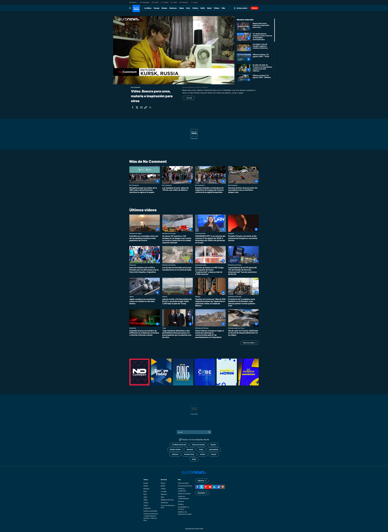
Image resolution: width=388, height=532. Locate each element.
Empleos (180, 504)
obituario (175, 454)
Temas (145, 479)
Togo (164, 328)
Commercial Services (185, 486)
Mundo (164, 8)
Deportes (132, 265)
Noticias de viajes (135, 233)
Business (173, 8)
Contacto (181, 501)
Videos (216, 8)
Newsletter (201, 493)
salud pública (213, 449)
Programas (147, 508)
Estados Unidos (175, 449)
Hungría (231, 233)
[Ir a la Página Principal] (136, 8)
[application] (173, 50)
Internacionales (200, 265)
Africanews (164, 502)
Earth (203, 8)
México (197, 296)
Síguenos (164, 494)
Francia (213, 454)
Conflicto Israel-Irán (179, 445)
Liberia (164, 296)
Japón (131, 296)
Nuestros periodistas (150, 511)
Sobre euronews (183, 483)
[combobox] (202, 2)
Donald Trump (189, 454)
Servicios (164, 479)
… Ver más (188, 98)
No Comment (134, 185)
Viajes (181, 8)
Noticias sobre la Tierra (236, 328)
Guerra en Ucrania (198, 445)
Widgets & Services (167, 500)
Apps (162, 497)
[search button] (191, 2)
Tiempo (163, 488)
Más (179, 479)
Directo (254, 8)
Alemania (190, 449)
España (213, 445)
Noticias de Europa (169, 233)
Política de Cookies (184, 493)
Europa (156, 8)
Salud (209, 8)
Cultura (195, 8)
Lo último (147, 8)
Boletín (163, 486)
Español (133, 2)
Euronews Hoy (200, 233)
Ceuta (201, 449)
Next (188, 8)
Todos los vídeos (248, 343)
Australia (132, 328)
